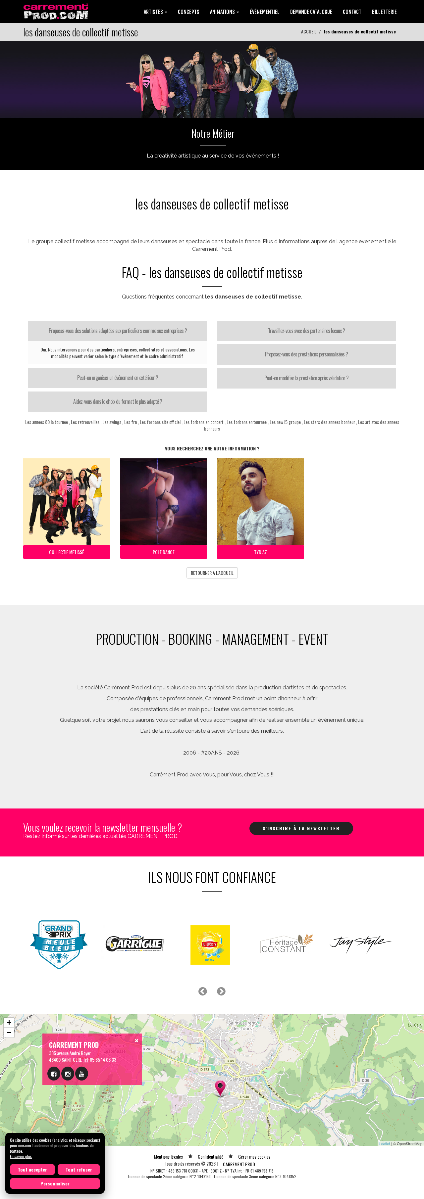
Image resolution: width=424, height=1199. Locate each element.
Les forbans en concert (204, 421)
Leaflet (384, 1143)
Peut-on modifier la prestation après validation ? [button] (306, 378)
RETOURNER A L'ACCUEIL (212, 572)
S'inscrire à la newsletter (301, 828)
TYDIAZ (260, 551)
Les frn (130, 421)
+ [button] (9, 1022)
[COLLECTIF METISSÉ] (212, 78)
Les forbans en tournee (247, 421)
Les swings (111, 421)
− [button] (9, 1032)
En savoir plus (21, 1156)
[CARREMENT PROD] (56, 10)
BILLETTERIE (384, 12)
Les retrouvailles (85, 421)
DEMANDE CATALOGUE (311, 12)
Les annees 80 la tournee (46, 421)
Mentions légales (168, 1156)
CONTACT (352, 12)
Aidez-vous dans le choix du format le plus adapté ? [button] (117, 401)
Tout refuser (79, 1169)
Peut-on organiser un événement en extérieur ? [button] (117, 378)
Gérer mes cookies (254, 1156)
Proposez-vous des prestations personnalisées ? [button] (306, 354)
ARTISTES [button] (154, 12)
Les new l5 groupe (285, 421)
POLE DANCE (164, 551)
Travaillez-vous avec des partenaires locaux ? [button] (306, 331)
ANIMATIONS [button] (223, 12)
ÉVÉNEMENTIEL (265, 12)
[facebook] (53, 1074)
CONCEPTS (188, 12)
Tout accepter (32, 1169)
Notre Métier (213, 133)
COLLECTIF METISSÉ (66, 551)
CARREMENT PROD (239, 1164)
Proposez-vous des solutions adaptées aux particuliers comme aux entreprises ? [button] (118, 331)
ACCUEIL (308, 31)
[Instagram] (67, 1074)
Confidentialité (210, 1156)
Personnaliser (55, 1183)
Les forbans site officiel (160, 421)
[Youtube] (81, 1074)
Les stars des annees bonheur (329, 421)
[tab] (117, 331)
